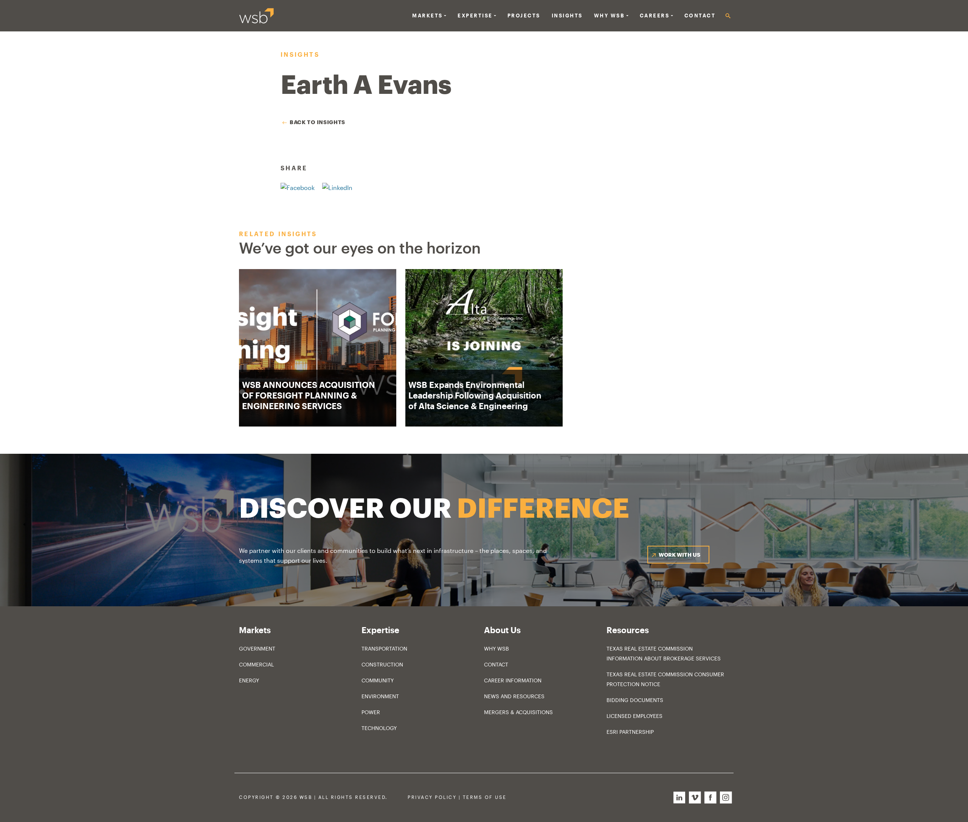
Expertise (475, 15)
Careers (655, 15)
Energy (249, 680)
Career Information (512, 680)
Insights (567, 15)
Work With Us (679, 554)
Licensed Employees (634, 716)
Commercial (256, 664)
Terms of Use (485, 797)
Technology (379, 728)
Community (377, 680)
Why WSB (496, 648)
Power (370, 712)
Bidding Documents (635, 700)
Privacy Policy (432, 797)
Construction (382, 664)
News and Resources (514, 696)
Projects (523, 15)
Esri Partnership (630, 732)
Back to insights (317, 122)
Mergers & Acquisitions (518, 712)
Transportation (384, 648)
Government (257, 648)
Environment (380, 696)
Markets (427, 15)
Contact (700, 15)
